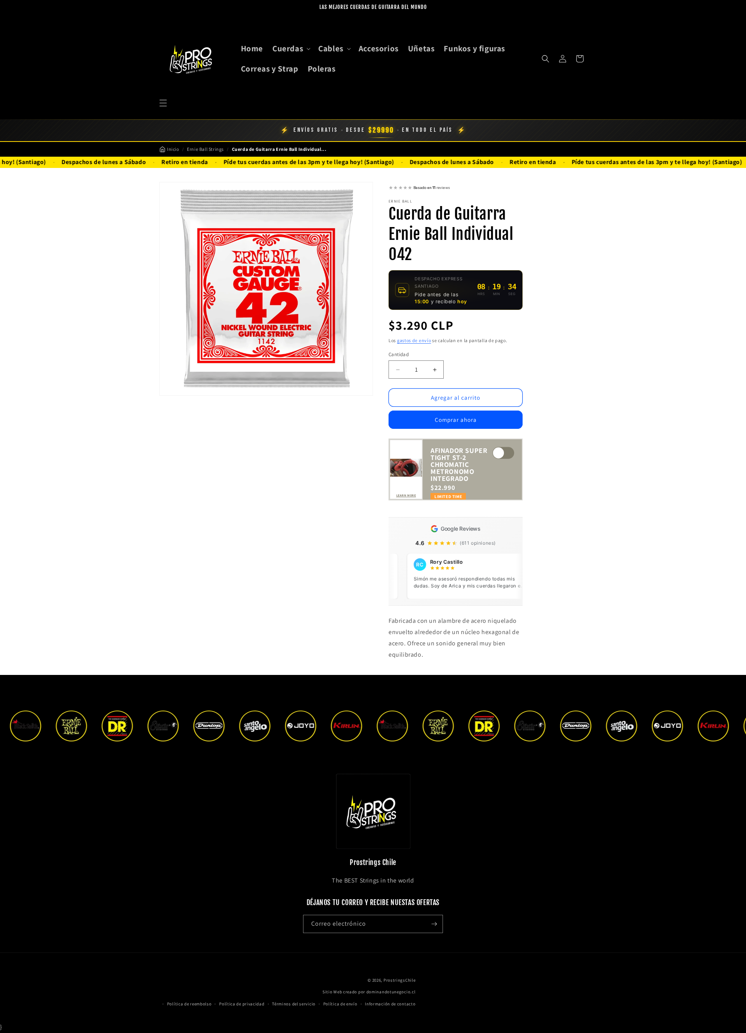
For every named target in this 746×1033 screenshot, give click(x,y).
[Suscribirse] (434, 924)
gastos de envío (414, 340)
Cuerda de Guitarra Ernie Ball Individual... (279, 149)
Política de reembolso (189, 1004)
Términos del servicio (293, 1004)
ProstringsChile (399, 980)
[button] (163, 103)
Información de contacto (390, 1004)
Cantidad (399, 354)
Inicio (173, 149)
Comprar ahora (456, 419)
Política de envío (340, 1004)
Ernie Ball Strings (205, 149)
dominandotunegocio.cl (391, 992)
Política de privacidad (241, 1004)
